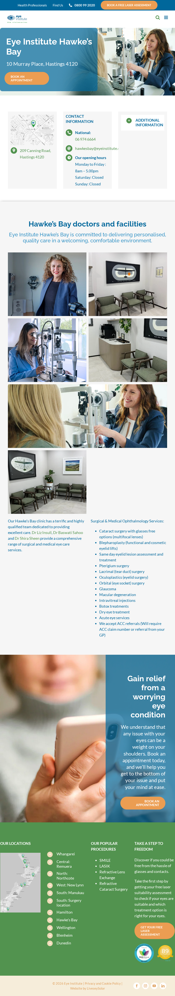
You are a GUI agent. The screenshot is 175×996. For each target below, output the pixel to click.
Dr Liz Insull (42, 532)
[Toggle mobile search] (158, 17)
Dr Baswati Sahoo (68, 532)
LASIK (104, 866)
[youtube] (154, 986)
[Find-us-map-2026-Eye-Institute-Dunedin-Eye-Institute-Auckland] (20, 854)
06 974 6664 (85, 139)
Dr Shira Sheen (27, 538)
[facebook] (136, 986)
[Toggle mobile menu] (166, 17)
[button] (142, 123)
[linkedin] (163, 986)
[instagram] (145, 986)
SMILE (105, 860)
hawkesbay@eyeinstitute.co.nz (100, 148)
